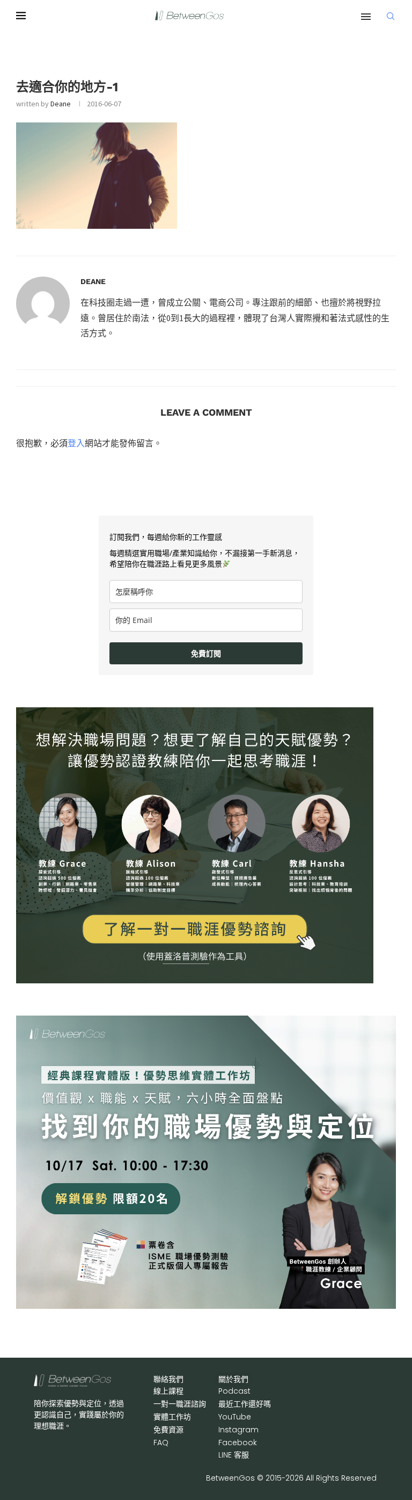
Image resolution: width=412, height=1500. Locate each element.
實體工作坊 (172, 1416)
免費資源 (168, 1429)
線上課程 (168, 1391)
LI (233, 1455)
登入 (76, 443)
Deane (60, 103)
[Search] (390, 16)
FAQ (160, 1442)
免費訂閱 (206, 653)
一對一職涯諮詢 (179, 1403)
